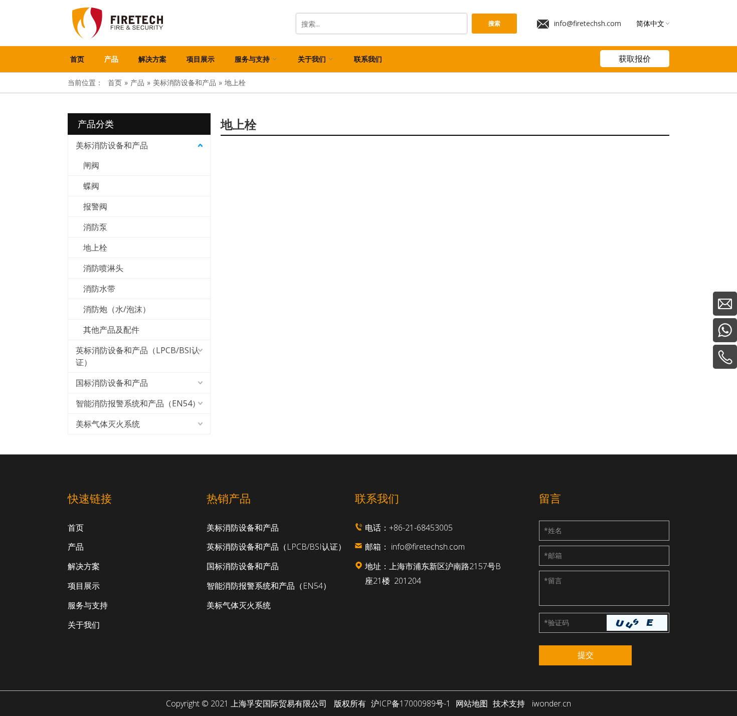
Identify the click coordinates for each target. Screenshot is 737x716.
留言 (553, 580)
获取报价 (635, 58)
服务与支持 (88, 605)
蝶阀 (91, 185)
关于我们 (84, 624)
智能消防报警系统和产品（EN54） (138, 403)
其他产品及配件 (111, 329)
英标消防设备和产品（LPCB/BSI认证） (138, 356)
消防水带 (99, 288)
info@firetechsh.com (587, 23)
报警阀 (95, 206)
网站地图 (472, 703)
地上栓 (95, 247)
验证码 (556, 622)
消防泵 (95, 226)
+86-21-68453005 (421, 527)
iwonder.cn (551, 703)
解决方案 (84, 566)
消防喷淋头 (103, 268)
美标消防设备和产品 (112, 145)
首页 (76, 527)
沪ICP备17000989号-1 (411, 703)
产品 (76, 546)
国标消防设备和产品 (112, 382)
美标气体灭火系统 (108, 423)
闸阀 (91, 165)
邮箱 (553, 555)
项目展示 (84, 585)
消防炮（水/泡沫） (116, 309)
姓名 (553, 530)
